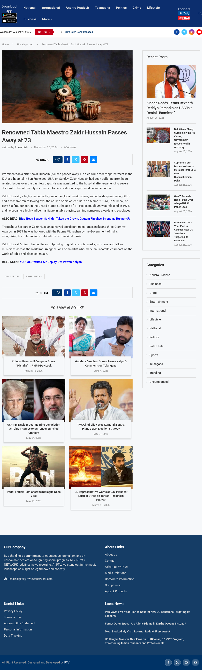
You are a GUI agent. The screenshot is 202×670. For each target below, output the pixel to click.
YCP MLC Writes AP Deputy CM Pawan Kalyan (51, 262)
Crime (137, 7)
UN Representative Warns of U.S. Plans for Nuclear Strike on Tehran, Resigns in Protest (101, 496)
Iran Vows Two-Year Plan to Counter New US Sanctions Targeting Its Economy (183, 231)
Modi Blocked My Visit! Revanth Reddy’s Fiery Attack (137, 631)
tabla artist (12, 276)
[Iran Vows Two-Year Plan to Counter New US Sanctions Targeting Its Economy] (158, 229)
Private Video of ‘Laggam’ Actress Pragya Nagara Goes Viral (99, 31)
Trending (155, 373)
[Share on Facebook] (67, 159)
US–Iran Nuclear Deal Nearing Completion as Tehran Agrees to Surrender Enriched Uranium (33, 428)
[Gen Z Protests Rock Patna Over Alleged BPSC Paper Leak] (158, 202)
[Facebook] (177, 32)
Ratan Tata (157, 346)
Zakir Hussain (34, 276)
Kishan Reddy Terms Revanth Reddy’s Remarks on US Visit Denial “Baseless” (170, 108)
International (50, 7)
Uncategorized (25, 44)
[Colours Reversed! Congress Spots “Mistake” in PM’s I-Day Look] (33, 337)
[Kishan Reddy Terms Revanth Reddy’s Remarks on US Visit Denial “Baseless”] (171, 81)
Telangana (102, 7)
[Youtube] (199, 32)
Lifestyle (153, 7)
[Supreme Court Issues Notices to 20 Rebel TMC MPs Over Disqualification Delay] (158, 169)
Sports (154, 355)
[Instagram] (192, 32)
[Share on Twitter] (75, 159)
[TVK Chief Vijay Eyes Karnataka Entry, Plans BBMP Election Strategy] (101, 400)
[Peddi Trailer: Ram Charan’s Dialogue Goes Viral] (33, 467)
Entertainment (159, 301)
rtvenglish (21, 147)
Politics (121, 7)
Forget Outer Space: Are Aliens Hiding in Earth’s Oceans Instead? (145, 623)
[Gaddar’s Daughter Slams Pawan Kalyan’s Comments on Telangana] (101, 337)
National (29, 7)
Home (5, 44)
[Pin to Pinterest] (84, 159)
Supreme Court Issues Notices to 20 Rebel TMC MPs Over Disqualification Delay (185, 171)
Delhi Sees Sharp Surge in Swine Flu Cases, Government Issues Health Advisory (184, 138)
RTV (67, 662)
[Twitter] (184, 32)
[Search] (200, 13)
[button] (57, 32)
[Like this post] (58, 159)
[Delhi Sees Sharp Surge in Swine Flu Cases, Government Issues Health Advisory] (158, 135)
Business (29, 19)
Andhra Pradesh (77, 7)
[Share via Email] (93, 159)
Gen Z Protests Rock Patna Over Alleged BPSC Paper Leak (183, 202)
